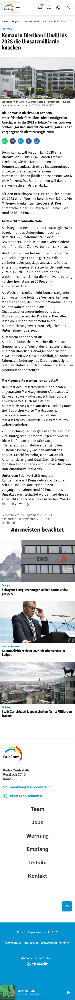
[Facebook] (29, 141)
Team (37, 809)
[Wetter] (49, 7)
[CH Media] (37, 963)
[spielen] (68, 992)
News (5, 21)
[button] (58, 7)
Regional (16, 21)
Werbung (37, 836)
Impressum (31, 942)
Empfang (37, 849)
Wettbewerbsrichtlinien (55, 942)
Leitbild (37, 862)
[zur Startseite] (8, 7)
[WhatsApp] (5, 141)
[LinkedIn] (37, 141)
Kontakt (37, 876)
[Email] (21, 141)
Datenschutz (13, 942)
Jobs (37, 822)
